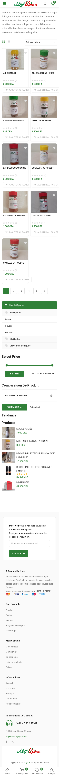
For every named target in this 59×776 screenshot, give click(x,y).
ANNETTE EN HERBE (41, 120)
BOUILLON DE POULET (43, 168)
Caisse (9, 667)
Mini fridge (15, 339)
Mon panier (11, 652)
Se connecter (12, 657)
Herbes (8, 332)
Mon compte (12, 646)
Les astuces (11, 698)
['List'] (9, 42)
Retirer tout (35, 407)
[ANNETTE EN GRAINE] (15, 98)
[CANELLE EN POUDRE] (15, 240)
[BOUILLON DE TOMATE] (15, 192)
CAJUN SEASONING (41, 215)
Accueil (9, 683)
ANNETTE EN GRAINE (13, 120)
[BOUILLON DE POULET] (44, 145)
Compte (51, 774)
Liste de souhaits (14, 662)
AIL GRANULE (9, 73)
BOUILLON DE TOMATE (14, 215)
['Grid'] (4, 42)
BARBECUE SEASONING (14, 168)
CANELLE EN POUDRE (13, 263)
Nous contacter (13, 704)
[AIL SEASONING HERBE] (44, 50)
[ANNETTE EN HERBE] (44, 98)
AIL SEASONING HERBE (43, 73)
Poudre (8, 326)
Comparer (13, 407)
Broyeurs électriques (20, 345)
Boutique (10, 693)
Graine (8, 319)
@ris (28, 762)
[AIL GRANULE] (15, 50)
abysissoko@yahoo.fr (16, 736)
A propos (10, 688)
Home (7, 774)
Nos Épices (15, 312)
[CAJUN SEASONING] (44, 192)
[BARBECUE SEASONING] (15, 145)
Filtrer (14, 373)
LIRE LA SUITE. (44, 591)
